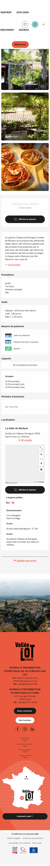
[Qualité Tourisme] (23, 850)
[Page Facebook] (17, 729)
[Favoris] (25, 24)
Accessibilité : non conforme (19, 843)
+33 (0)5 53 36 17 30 (27, 684)
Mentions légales (14, 838)
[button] (35, 24)
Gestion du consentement (33, 838)
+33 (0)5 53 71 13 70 (27, 702)
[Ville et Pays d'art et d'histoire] (14, 850)
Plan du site (36, 843)
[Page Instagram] (25, 729)
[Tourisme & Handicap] (34, 850)
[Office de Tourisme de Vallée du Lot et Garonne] (25, 651)
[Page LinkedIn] (32, 729)
